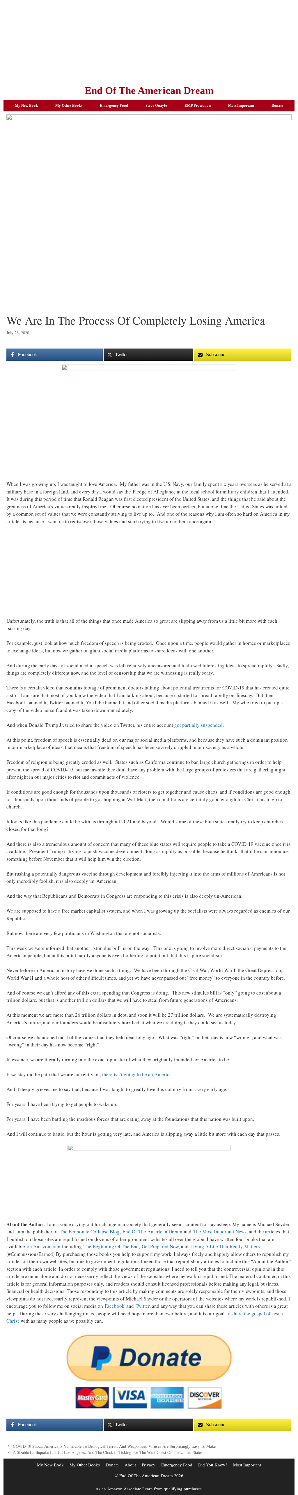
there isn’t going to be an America (137, 1074)
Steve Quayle (156, 105)
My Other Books (68, 105)
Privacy (148, 1465)
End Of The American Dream (149, 90)
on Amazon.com (43, 1246)
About (130, 1465)
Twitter (143, 1306)
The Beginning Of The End (111, 1246)
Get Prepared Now (160, 1246)
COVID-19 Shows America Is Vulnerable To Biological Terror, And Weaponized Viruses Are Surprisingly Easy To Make (114, 1446)
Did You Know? (212, 1465)
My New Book (26, 105)
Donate (277, 105)
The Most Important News (219, 1231)
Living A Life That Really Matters (225, 1246)
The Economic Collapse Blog (90, 1231)
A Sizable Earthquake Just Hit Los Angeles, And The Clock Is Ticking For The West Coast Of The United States (108, 1452)
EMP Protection (198, 105)
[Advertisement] (149, 41)
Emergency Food (114, 105)
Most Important (241, 105)
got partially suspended (198, 725)
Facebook (115, 1306)
